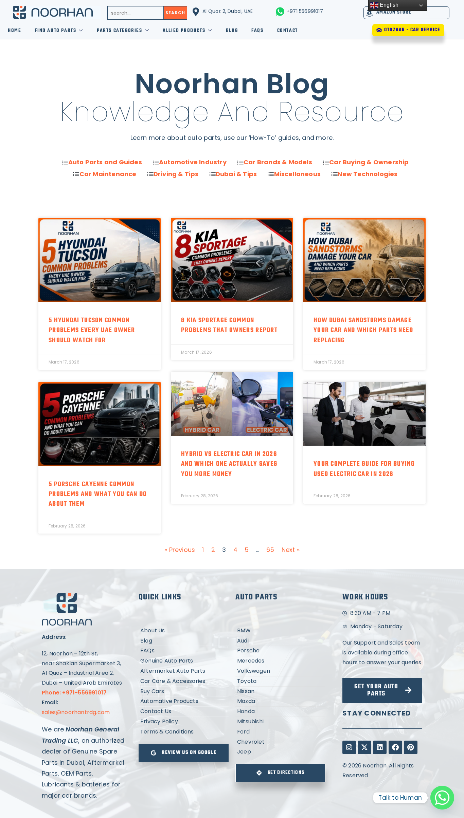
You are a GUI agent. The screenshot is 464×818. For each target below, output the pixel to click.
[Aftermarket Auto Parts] (184, 671)
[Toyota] (280, 681)
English (388, 5)
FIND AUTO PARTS (55, 31)
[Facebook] (395, 747)
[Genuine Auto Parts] (184, 661)
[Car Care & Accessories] (184, 681)
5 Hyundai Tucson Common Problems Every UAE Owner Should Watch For (92, 330)
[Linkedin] (380, 747)
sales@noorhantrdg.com (76, 712)
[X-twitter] (364, 747)
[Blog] (184, 641)
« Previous (179, 549)
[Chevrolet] (280, 742)
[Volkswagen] (280, 671)
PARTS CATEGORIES (119, 31)
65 (270, 549)
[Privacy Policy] (184, 722)
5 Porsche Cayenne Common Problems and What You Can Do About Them (98, 494)
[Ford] (280, 732)
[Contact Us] (184, 712)
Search (175, 13)
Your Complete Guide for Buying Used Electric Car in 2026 (364, 469)
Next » (291, 549)
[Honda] (280, 712)
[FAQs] (184, 651)
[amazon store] (369, 12)
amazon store (394, 12)
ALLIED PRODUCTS (184, 31)
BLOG (232, 31)
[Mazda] (280, 701)
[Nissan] (280, 691)
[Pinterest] (410, 747)
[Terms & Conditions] (184, 732)
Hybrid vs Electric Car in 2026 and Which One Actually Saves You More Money (229, 464)
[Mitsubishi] (280, 722)
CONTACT (287, 31)
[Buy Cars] (184, 691)
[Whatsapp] (442, 798)
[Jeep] (280, 752)
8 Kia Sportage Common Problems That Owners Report (229, 325)
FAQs (257, 31)
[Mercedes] (280, 661)
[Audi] (280, 641)
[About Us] (184, 631)
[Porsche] (280, 651)
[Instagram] (349, 747)
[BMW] (280, 631)
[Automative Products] (184, 701)
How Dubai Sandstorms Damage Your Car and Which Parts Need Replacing (363, 330)
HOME (14, 31)
